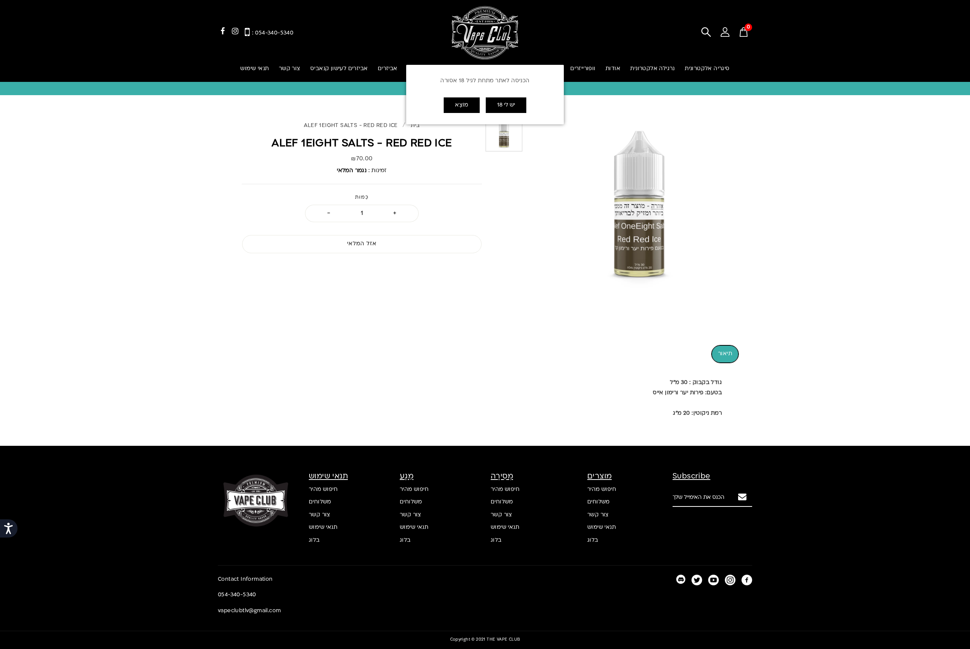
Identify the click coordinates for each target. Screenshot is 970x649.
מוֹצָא (461, 105)
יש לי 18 (506, 105)
